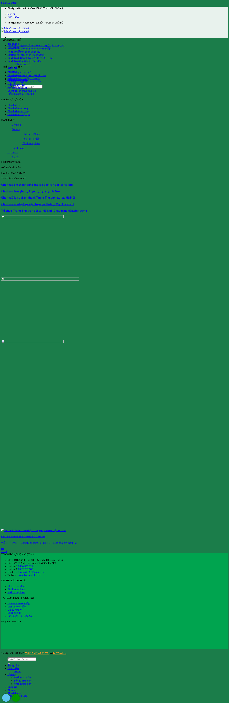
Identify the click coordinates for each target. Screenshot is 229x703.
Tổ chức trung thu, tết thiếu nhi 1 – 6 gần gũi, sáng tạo (35, 45)
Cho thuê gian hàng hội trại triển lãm (26, 75)
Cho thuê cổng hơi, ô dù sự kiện (24, 81)
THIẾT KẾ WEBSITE (37, 653)
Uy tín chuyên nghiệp (18, 603)
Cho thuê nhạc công (17, 108)
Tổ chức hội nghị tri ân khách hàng (25, 54)
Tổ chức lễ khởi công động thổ (23, 51)
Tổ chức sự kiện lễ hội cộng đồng (25, 60)
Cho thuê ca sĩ (14, 104)
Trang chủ (13, 43)
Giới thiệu (13, 16)
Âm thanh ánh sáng (17, 87)
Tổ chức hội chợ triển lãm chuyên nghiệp (29, 48)
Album (11, 689)
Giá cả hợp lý (14, 609)
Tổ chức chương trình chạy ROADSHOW (29, 57)
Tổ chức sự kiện (31, 143)
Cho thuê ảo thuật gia (18, 114)
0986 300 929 (25, 566)
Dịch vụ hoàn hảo (16, 606)
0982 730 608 (25, 569)
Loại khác (12, 152)
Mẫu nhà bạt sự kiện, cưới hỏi (23, 78)
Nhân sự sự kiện (22, 64)
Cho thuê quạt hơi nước (20, 72)
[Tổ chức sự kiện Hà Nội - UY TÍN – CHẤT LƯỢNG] (15, 30)
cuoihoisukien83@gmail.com (29, 571)
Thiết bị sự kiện (30, 138)
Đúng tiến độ (14, 612)
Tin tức (16, 157)
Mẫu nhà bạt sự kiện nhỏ (20, 93)
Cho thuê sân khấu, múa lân (21, 90)
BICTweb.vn (59, 653)
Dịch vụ (16, 129)
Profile (17, 671)
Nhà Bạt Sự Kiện (16, 84)
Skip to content (9, 2)
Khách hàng (18, 147)
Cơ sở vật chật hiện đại (19, 615)
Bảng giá (16, 124)
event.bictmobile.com (29, 574)
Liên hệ (11, 13)
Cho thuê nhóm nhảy (18, 111)
